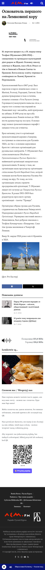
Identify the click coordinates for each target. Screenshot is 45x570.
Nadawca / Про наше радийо (21, 497)
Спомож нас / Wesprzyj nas (17, 390)
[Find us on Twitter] (18, 557)
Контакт (27, 506)
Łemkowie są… (10, 349)
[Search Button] (42, 3)
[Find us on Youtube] (25, 557)
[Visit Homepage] (19, 3)
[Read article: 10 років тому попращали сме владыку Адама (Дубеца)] (7, 320)
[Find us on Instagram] (21, 557)
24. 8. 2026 (18, 313)
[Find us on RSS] (28, 557)
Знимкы (17, 506)
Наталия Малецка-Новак (17, 23)
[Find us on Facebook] (15, 557)
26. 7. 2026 (17, 324)
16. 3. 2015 (36, 23)
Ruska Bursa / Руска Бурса (21, 494)
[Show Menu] (3, 3)
